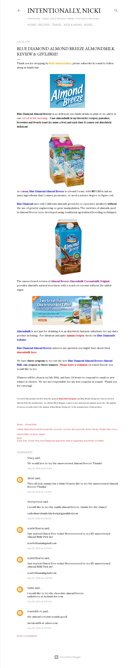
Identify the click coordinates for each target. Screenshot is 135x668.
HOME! (31, 24)
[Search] (116, 9)
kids (108, 429)
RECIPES (44, 24)
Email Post (30, 424)
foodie (102, 429)
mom (114, 429)
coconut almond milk (74, 429)
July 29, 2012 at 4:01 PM (39, 548)
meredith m (34, 611)
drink (88, 429)
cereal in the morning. (35, 118)
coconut (57, 429)
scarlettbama (35, 528)
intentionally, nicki (64, 10)
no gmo (34, 434)
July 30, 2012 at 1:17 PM (39, 628)
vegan (42, 434)
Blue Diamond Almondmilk (38, 429)
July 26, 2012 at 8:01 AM (39, 468)
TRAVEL (57, 24)
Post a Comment (27, 636)
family (95, 429)
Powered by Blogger (70, 657)
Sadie (30, 588)
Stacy (30, 458)
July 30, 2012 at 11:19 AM (39, 601)
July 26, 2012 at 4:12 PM (39, 491)
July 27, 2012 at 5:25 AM (39, 518)
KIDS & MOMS (73, 24)
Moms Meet (23, 434)
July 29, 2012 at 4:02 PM (39, 578)
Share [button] (20, 424)
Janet (30, 478)
